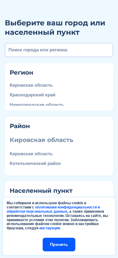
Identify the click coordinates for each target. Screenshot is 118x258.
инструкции (49, 228)
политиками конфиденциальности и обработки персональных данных (53, 209)
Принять (59, 244)
